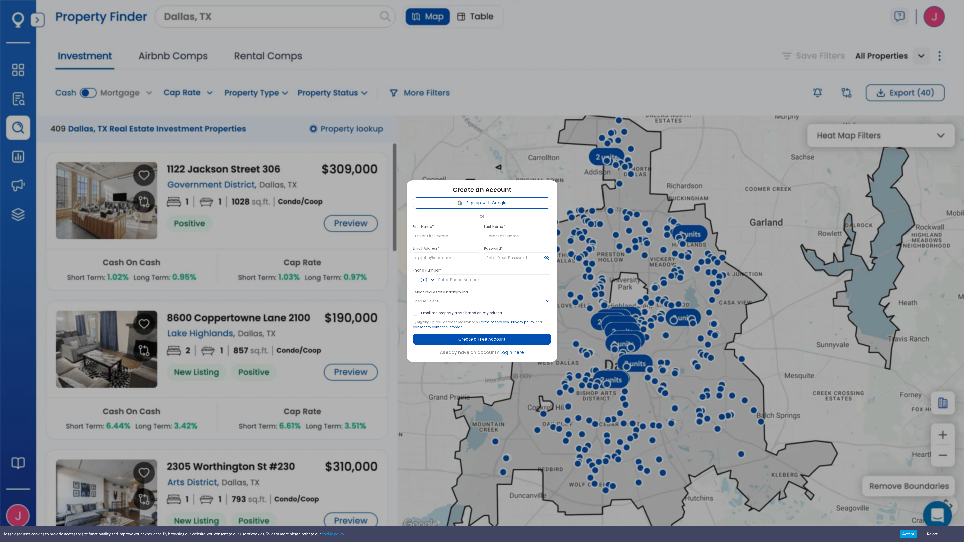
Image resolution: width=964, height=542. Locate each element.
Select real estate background (440, 292)
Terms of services (494, 322)
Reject (932, 533)
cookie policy (333, 533)
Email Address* (426, 248)
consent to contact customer (437, 327)
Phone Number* (427, 270)
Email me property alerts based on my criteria (461, 312)
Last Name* (494, 226)
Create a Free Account (482, 339)
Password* (493, 248)
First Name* (423, 226)
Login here (512, 352)
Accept (908, 533)
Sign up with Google (486, 203)
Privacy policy (522, 322)
